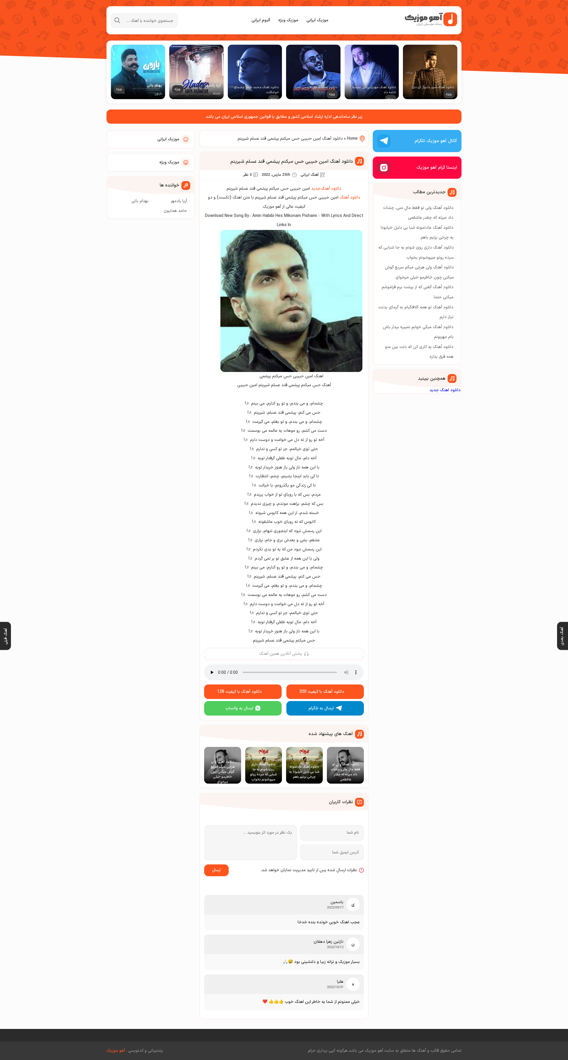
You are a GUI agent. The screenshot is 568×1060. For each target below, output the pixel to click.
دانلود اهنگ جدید (445, 390)
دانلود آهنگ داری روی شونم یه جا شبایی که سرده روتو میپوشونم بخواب (416, 252)
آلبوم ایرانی (260, 20)
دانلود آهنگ (350, 197)
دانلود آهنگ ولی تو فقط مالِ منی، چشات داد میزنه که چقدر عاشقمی (418, 213)
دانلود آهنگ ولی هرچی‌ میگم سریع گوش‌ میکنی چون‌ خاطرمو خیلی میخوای (419, 272)
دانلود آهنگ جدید (326, 189)
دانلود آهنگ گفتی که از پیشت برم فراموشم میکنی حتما (418, 292)
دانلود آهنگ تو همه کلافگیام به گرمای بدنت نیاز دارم (416, 312)
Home (352, 139)
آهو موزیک (115, 1051)
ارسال (216, 870)
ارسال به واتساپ (239, 708)
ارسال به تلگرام (321, 708)
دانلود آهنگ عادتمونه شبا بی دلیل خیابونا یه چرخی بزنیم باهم (417, 233)
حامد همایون (175, 211)
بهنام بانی (140, 201)
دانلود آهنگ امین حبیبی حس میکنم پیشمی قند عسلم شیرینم (291, 161)
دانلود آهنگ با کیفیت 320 (321, 692)
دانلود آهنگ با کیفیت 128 (239, 692)
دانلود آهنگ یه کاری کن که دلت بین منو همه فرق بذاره (419, 352)
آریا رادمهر (179, 201)
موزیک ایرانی (317, 20)
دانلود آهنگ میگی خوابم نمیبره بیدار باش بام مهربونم (418, 332)
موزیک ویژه (288, 20)
